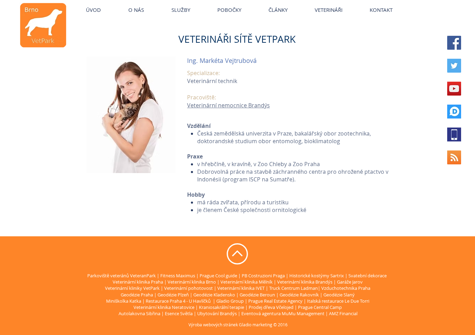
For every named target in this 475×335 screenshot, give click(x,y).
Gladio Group (230, 301)
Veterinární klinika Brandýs (304, 282)
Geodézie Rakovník (300, 295)
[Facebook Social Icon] (454, 43)
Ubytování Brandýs (217, 313)
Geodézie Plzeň (174, 295)
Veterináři (291, 3)
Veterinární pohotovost (188, 288)
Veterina (171, 3)
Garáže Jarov (350, 282)
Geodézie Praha (137, 295)
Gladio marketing (255, 324)
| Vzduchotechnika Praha (344, 288)
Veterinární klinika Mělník (246, 282)
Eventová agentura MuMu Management (282, 313)
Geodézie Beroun (258, 295)
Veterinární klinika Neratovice (164, 307)
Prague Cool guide (218, 275)
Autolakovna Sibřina (139, 313)
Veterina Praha (203, 3)
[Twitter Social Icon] (454, 66)
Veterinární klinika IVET (241, 288)
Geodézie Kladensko (214, 295)
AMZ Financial (343, 313)
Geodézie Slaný (339, 295)
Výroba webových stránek (213, 324)
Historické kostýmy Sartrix (316, 275)
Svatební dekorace (367, 275)
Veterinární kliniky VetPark (125, 3)
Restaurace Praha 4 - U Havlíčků (178, 301)
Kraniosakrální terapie (221, 307)
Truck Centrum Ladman (293, 288)
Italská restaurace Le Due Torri (338, 301)
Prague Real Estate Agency (275, 301)
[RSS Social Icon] (454, 157)
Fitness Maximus (177, 275)
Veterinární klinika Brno (192, 282)
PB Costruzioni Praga (263, 275)
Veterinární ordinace (250, 3)
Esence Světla (179, 313)
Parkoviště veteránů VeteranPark (121, 275)
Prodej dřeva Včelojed (271, 307)
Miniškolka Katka (124, 301)
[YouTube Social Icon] (454, 89)
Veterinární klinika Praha (138, 282)
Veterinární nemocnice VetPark (344, 3)
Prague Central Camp (320, 307)
